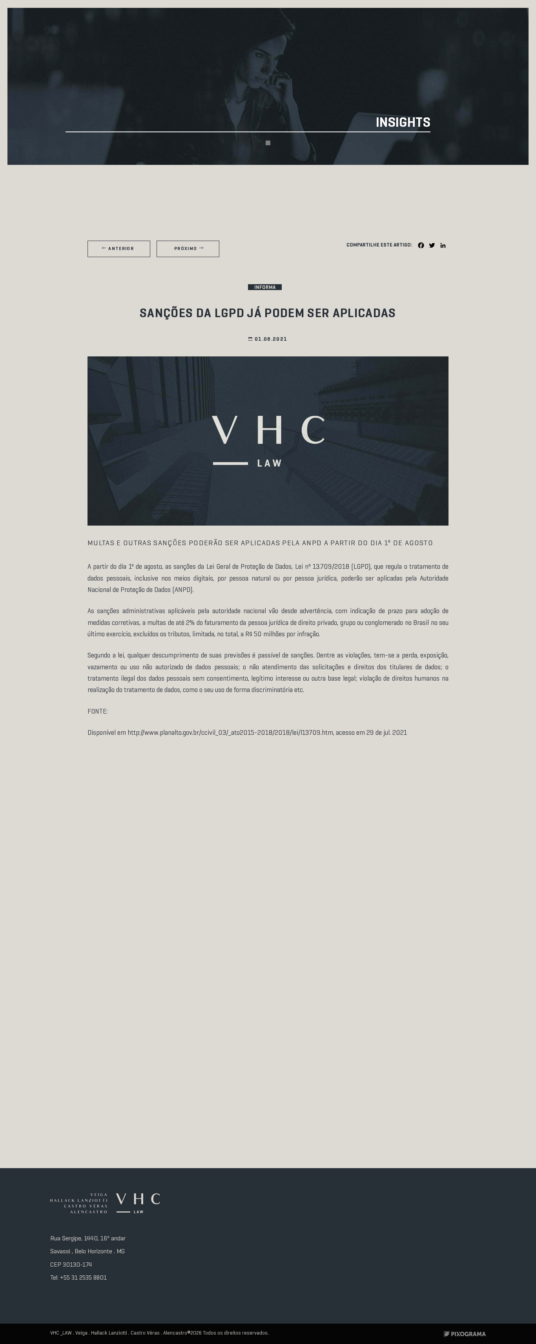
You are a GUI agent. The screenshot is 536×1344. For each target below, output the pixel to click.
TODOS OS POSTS (52, 187)
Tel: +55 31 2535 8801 (78, 1278)
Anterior (121, 249)
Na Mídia (411, 187)
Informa (340, 187)
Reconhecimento (483, 187)
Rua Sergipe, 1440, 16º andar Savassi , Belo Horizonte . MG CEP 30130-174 (88, 1252)
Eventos (196, 187)
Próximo (185, 249)
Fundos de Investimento (268, 189)
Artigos (124, 187)
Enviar (460, 1298)
